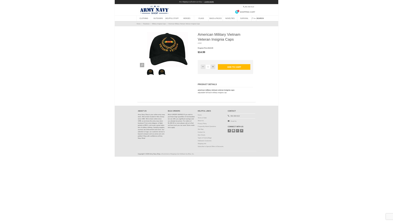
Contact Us (201, 132)
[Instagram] (233, 130)
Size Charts (201, 135)
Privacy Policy (202, 123)
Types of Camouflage (205, 138)
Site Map (200, 129)
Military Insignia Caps (159, 24)
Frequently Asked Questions (207, 126)
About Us (201, 120)
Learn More (209, 2)
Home (139, 24)
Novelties (230, 18)
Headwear (146, 24)
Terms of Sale (202, 118)
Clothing (144, 18)
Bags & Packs (215, 18)
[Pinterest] (241, 130)
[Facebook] (229, 130)
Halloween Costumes (204, 141)
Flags (201, 18)
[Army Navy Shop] (157, 10)
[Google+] (237, 130)
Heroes (186, 18)
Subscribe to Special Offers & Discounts (210, 146)
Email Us (233, 121)
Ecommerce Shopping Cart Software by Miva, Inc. (178, 154)
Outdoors (158, 18)
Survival (244, 18)
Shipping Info (202, 143)
